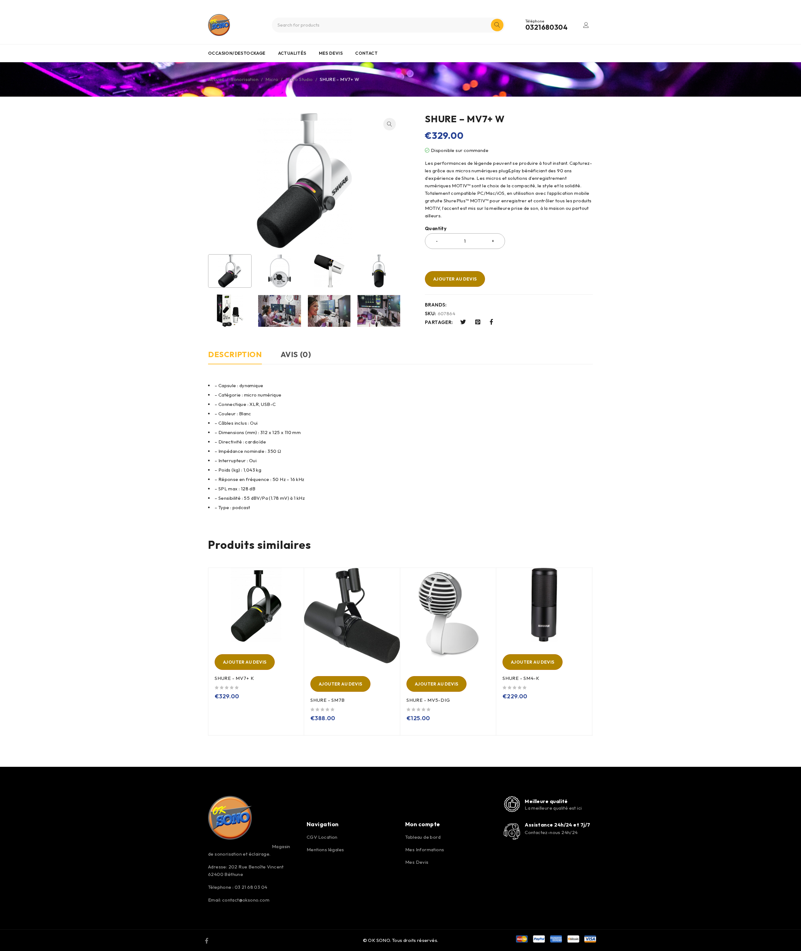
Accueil (216, 79)
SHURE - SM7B (327, 700)
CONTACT (366, 53)
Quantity (435, 228)
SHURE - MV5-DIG (428, 700)
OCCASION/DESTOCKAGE (237, 53)
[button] (389, 124)
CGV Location (322, 837)
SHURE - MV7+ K (234, 678)
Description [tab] (235, 354)
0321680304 (546, 27)
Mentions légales (325, 849)
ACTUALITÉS (292, 53)
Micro (271, 79)
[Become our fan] (206, 940)
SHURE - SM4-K (521, 678)
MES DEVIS (331, 53)
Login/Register (586, 25)
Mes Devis (417, 862)
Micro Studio (299, 79)
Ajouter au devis (455, 279)
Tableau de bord (423, 837)
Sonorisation (244, 79)
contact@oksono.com (245, 900)
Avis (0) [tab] (296, 354)
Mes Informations (424, 849)
